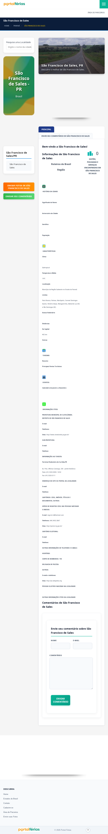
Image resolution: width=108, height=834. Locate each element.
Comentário (56, 655)
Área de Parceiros (10, 812)
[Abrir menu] (104, 4)
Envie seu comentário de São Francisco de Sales (65, 136)
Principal (46, 129)
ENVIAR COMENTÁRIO (60, 700)
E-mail (76, 640)
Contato (6, 803)
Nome (54, 640)
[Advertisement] (18, 132)
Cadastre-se (8, 808)
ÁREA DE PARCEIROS (96, 12)
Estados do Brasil (10, 799)
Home (5, 794)
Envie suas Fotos (10, 817)
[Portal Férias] (14, 5)
